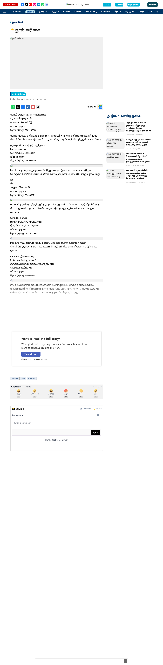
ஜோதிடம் (129, 11)
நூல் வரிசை (31, 378)
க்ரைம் (141, 11)
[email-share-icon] (33, 108)
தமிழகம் (43, 11)
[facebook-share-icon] (23, 108)
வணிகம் (105, 11)
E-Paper (107, 4)
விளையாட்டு (91, 11)
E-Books (119, 4)
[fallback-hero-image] (115, 127)
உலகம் (66, 11)
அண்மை (16, 11)
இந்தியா (55, 11)
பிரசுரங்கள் (133, 4)
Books (23, 378)
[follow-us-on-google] (100, 107)
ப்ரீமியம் (30, 12)
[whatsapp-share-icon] (13, 108)
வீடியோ (117, 11)
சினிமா (77, 11)
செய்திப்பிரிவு (18, 94)
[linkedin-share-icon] (28, 108)
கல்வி (151, 11)
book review (15, 378)
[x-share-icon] (18, 108)
